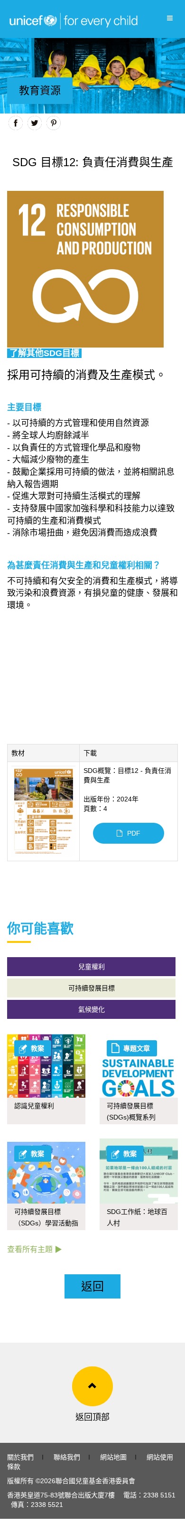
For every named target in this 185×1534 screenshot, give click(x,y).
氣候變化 (91, 1009)
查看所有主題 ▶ (34, 1249)
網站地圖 (113, 1457)
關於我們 (20, 1457)
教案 (37, 1048)
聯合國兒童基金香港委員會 (95, 1481)
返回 (92, 1286)
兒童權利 (91, 966)
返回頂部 (92, 1417)
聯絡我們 (67, 1457)
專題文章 (136, 1048)
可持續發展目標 (91, 988)
